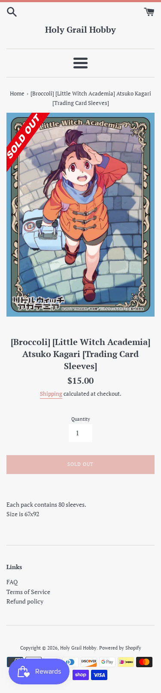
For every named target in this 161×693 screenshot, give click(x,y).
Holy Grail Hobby (80, 29)
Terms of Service (28, 592)
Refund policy (24, 601)
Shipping (51, 393)
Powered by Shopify (120, 647)
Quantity (80, 419)
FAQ (12, 582)
